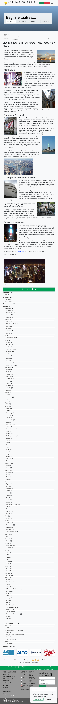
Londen (8, 417)
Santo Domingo (10, 365)
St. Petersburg (10, 570)
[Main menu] (52, 2)
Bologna (8, 486)
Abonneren (43, 686)
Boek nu (47, 3)
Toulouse (8, 458)
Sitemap (53, 669)
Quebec (8, 333)
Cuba (6, 354)
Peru (6, 550)
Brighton (8, 408)
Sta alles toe (38, 699)
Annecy (8, 431)
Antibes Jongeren (11, 436)
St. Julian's (9, 518)
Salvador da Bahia (11, 324)
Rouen (8, 456)
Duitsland (7, 367)
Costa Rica (8, 347)
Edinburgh (9, 575)
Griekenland (8, 463)
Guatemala (8, 472)
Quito (7, 399)
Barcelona (9, 582)
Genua (8, 490)
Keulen (8, 381)
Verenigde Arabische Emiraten (13, 630)
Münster (8, 388)
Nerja (7, 602)
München (8, 385)
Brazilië (7, 319)
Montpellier (9, 449)
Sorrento (8, 509)
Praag (7, 627)
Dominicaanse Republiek (12, 363)
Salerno (8, 502)
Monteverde (9, 351)
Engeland (7, 406)
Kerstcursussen (8, 304)
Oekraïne (7, 534)
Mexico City (9, 529)
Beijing (8, 342)
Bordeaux (9, 440)
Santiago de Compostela (13, 614)
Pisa (7, 497)
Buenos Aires (10, 312)
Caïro (7, 404)
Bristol (8, 411)
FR (14, 667)
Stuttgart (8, 390)
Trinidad (8, 360)
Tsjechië (7, 625)
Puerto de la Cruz (11, 607)
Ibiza (7, 593)
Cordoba (8, 315)
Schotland (7, 573)
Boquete (8, 548)
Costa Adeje (9, 586)
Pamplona (9, 605)
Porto (7, 564)
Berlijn (8, 372)
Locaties (16, 38)
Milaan (8, 493)
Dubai (7, 632)
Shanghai (8, 344)
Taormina (8, 511)
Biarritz (8, 438)
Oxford (8, 422)
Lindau (8, 383)
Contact (36, 3)
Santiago (8, 358)
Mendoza (8, 317)
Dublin (8, 477)
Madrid (8, 596)
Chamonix (9, 445)
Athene (8, 465)
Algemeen (6, 297)
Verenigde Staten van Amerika (25, 38)
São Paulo (9, 326)
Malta (6, 516)
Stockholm (9, 643)
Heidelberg (9, 379)
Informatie (8, 299)
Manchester (9, 420)
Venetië (8, 513)
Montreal (8, 331)
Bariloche (8, 310)
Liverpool (8, 415)
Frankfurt (8, 374)
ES (25, 667)
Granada (8, 591)
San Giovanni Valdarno (12, 504)
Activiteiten (6, 292)
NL (22, 667)
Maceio (8, 321)
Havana (8, 356)
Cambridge (9, 413)
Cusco (8, 552)
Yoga (6, 295)
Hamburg (9, 376)
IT (19, 667)
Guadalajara (9, 525)
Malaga (8, 598)
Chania (8, 468)
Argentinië (8, 308)
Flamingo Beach (10, 349)
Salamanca (9, 609)
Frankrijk (7, 427)
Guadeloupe (8, 470)
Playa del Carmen (11, 532)
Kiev (7, 536)
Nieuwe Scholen (8, 646)
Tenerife (8, 618)
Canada (7, 329)
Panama (7, 543)
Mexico (7, 520)
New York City (35, 38)
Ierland (7, 475)
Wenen (8, 541)
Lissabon (8, 561)
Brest (7, 443)
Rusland (7, 566)
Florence (8, 488)
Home (12, 38)
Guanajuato (9, 527)
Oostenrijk (8, 539)
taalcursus (21, 251)
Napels (8, 495)
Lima (7, 554)
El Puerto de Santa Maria (13, 589)
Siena (7, 506)
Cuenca (8, 395)
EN (11, 667)
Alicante (8, 580)
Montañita (9, 397)
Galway (8, 479)
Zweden (7, 641)
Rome (7, 500)
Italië (6, 482)
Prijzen (41, 3)
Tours (7, 461)
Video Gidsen (8, 301)
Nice (7, 452)
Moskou (8, 568)
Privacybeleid (45, 669)
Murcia (8, 600)
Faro (7, 559)
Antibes (8, 433)
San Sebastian (10, 611)
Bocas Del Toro (10, 545)
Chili (6, 335)
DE (17, 667)
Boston (8, 637)
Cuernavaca (9, 522)
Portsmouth (9, 424)
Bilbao (8, 584)
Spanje (7, 577)
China (6, 340)
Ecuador (7, 392)
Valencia (8, 621)
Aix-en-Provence (10, 429)
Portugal (7, 557)
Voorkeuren (48, 699)
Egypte (7, 402)
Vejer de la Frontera (11, 623)
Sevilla (8, 616)
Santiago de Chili (11, 337)
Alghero (8, 484)
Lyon (7, 447)
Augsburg (9, 369)
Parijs (7, 454)
